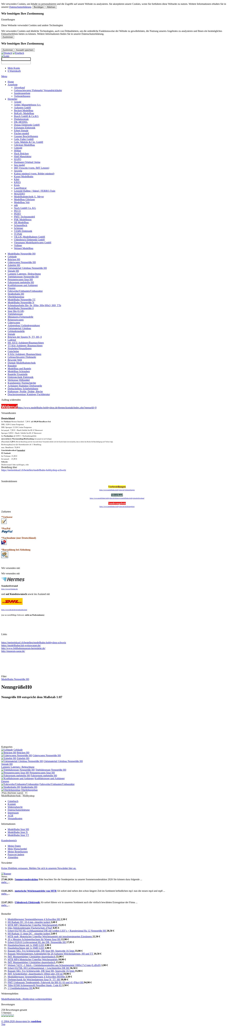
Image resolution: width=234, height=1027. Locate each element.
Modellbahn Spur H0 (18, 829)
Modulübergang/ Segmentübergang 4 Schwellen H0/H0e (37, 976)
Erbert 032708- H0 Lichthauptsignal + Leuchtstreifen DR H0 (39, 968)
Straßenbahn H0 (16, 294)
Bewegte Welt (15, 360)
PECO (17, 211)
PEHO (17, 213)
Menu (4, 76)
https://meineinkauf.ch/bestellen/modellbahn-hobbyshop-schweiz (33, 642)
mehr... (4, 882)
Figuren (11, 288)
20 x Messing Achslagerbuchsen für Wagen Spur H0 (34, 939)
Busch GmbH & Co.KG (26, 116)
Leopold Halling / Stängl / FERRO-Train (34, 190)
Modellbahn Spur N (18, 832)
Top (3, 1024)
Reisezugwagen (16, 319)
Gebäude (12, 256)
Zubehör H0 (14, 265)
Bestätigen (39, 7)
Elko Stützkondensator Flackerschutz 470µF (30, 928)
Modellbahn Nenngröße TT (21, 299)
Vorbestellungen (22, 96)
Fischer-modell (21, 133)
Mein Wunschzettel (17, 848)
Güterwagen (14, 322)
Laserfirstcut (20, 188)
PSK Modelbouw (23, 219)
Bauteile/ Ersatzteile (18, 374)
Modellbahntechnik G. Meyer (29, 196)
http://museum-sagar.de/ (13, 651)
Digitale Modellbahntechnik (22, 362)
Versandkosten (15, 818)
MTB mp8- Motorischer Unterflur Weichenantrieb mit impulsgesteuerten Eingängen (50, 936)
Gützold (18, 147)
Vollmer (18, 245)
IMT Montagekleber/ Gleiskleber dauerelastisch (32, 956)
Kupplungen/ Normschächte (22, 383)
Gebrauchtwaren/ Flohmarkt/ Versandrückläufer (38, 90)
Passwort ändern (16, 854)
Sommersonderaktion (26, 879)
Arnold (17, 101)
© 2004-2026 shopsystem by (21, 1021)
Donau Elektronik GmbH (27, 124)
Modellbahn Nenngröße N (21, 302)
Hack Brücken (21, 153)
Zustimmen (8, 37)
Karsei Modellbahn (23, 176)
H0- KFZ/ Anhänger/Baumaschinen (26, 342)
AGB (10, 815)
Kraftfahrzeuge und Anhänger (23, 285)
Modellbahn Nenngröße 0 (21, 308)
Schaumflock (20, 225)
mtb (16, 205)
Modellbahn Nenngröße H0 (21, 253)
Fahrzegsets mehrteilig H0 (21, 282)
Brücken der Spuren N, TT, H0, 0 (25, 337)
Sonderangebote (22, 93)
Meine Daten (14, 846)
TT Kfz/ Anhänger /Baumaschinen (25, 345)
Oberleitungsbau (16, 296)
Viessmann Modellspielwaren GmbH (32, 242)
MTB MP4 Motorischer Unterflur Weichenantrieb (33, 959)
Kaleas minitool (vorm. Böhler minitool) (34, 173)
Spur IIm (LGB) (16, 311)
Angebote (13, 84)
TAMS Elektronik (23, 231)
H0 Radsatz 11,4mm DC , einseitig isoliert (29, 933)
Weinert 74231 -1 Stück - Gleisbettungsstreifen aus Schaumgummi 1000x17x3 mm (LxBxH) (54, 965)
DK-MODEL (21, 122)
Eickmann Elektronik (24, 127)
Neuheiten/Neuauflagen (20, 348)
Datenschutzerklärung (20, 7)
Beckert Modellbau (23, 110)
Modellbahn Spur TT (18, 835)
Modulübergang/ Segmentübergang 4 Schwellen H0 (34, 919)
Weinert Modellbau (23, 248)
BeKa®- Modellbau (24, 113)
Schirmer (18, 228)
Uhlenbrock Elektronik (27, 902)
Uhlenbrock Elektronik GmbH (29, 239)
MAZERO (19, 193)
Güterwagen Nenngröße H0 (22, 262)
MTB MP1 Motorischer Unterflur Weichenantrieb (33, 925)
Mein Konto (14, 68)
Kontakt (12, 804)
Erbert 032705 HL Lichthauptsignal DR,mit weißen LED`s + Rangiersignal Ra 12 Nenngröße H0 (57, 930)
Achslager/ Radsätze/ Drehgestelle (25, 385)
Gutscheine (13, 351)
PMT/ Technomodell (24, 216)
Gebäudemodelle (16, 331)
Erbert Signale (21, 130)
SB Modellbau (21, 222)
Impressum (13, 812)
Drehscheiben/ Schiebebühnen (23, 388)
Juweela (18, 170)
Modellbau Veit (21, 202)
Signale (11, 334)
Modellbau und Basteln (19, 368)
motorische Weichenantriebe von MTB (36, 891)
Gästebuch (13, 801)
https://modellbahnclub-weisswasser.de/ (21, 645)
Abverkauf (19, 87)
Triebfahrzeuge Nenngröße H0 (23, 276)
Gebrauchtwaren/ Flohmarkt (22, 357)
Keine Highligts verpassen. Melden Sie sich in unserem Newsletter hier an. (38, 868)
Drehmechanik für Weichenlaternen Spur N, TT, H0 (34, 979)
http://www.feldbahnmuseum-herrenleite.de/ (23, 648)
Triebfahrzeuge (15, 314)
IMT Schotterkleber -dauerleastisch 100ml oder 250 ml (35, 973)
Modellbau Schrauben (19, 371)
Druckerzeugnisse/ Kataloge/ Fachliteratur (29, 394)
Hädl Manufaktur (22, 156)
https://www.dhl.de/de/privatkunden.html (14, 610)
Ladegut (12, 339)
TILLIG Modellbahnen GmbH (29, 236)
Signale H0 (13, 271)
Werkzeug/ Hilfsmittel (19, 380)
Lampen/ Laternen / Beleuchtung (24, 273)
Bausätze (12, 365)
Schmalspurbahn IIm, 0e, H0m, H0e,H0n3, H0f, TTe (34, 305)
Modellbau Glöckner (24, 199)
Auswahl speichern (24, 50)
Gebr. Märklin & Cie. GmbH (28, 142)
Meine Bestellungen (18, 851)
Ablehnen (51, 7)
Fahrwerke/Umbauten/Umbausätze (25, 291)
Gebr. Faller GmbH (24, 139)
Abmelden (13, 857)
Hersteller (12, 99)
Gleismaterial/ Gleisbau (19, 328)
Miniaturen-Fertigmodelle (20, 316)
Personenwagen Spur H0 (20, 279)
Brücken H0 (14, 259)
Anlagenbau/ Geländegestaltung (24, 325)
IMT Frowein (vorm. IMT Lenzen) (31, 168)
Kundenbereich (9, 840)
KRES (17, 182)
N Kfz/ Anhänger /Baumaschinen (24, 354)
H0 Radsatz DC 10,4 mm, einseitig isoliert (29, 922)
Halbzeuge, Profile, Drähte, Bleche (25, 391)
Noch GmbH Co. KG (25, 208)
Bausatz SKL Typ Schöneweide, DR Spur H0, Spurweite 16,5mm (41, 950)
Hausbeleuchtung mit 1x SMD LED (26, 945)
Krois (17, 185)
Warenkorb (14, 71)
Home (11, 81)
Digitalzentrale (21, 119)
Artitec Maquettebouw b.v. (27, 104)
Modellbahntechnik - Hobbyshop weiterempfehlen (26, 999)
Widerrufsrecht (15, 807)
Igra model (19, 165)
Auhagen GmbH (22, 107)
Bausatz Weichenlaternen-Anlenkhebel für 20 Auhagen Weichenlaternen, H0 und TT (51, 953)
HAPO (17, 159)
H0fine (17, 150)
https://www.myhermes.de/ (9, 589)
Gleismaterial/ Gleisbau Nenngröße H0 (27, 268)
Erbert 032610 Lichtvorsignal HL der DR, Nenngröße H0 (37, 942)
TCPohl (18, 234)
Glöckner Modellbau (24, 145)
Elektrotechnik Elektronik (20, 377)
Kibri (16, 179)
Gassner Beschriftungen (26, 136)
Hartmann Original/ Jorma (27, 162)
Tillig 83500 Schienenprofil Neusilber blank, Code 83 (35, 985)
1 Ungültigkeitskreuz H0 (20, 988)
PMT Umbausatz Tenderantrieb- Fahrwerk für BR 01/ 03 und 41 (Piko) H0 (46, 982)
